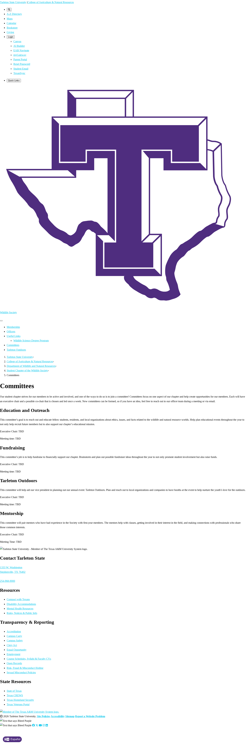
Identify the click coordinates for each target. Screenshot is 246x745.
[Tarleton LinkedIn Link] (47, 725)
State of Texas (14, 690)
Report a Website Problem (90, 716)
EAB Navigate (21, 50)
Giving (10, 32)
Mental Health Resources (20, 608)
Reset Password (21, 64)
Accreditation (14, 631)
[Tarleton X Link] (36, 725)
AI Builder (19, 46)
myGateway (19, 55)
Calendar (11, 23)
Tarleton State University (13, 2)
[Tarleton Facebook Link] (33, 725)
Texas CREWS (15, 695)
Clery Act (12, 645)
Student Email (20, 68)
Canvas (17, 41)
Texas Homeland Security (20, 699)
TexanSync (19, 73)
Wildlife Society (8, 312)
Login (10, 37)
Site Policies (43, 716)
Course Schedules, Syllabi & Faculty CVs (29, 658)
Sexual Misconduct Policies (21, 672)
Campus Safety (15, 640)
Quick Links (14, 80)
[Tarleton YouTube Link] (40, 725)
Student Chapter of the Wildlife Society (27, 370)
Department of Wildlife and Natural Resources (31, 366)
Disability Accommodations (21, 604)
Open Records (14, 663)
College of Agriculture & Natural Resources (50, 2)
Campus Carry (14, 636)
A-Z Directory (14, 14)
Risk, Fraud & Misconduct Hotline (25, 668)
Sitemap (69, 716)
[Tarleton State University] (123, 305)
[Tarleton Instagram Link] (44, 725)
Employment (13, 654)
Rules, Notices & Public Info (22, 613)
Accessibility (58, 716)
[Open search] (9, 9)
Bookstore (12, 27)
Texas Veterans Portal (18, 704)
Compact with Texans (18, 599)
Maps (10, 18)
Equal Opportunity (16, 649)
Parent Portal (20, 59)
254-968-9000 (7, 581)
